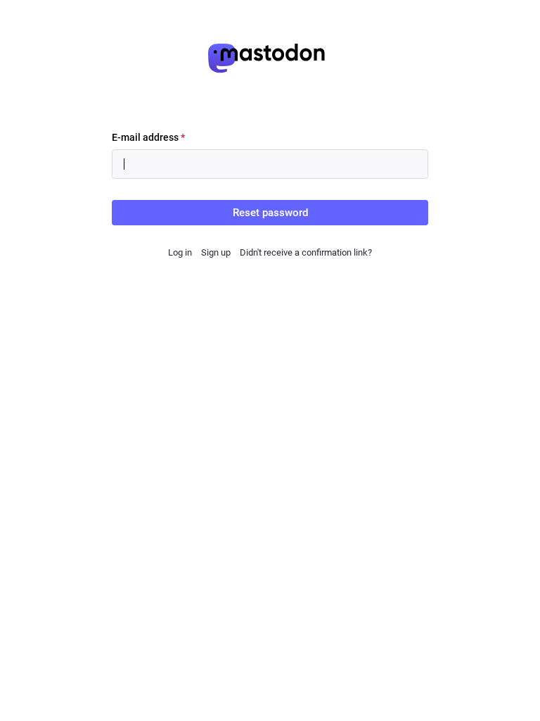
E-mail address (148, 137)
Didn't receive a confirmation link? (306, 252)
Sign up (216, 252)
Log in (180, 252)
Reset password (270, 212)
